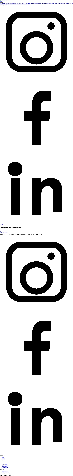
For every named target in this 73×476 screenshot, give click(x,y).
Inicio (1, 1)
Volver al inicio (2, 231)
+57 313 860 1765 (5, 471)
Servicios (1, 2)
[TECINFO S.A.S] (4, 0)
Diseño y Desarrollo (5, 466)
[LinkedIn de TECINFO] (36, 223)
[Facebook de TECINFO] (36, 150)
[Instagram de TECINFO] (36, 77)
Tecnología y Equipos (5, 465)
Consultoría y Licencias (5, 467)
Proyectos (3, 459)
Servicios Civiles (4, 464)
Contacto (1, 224)
